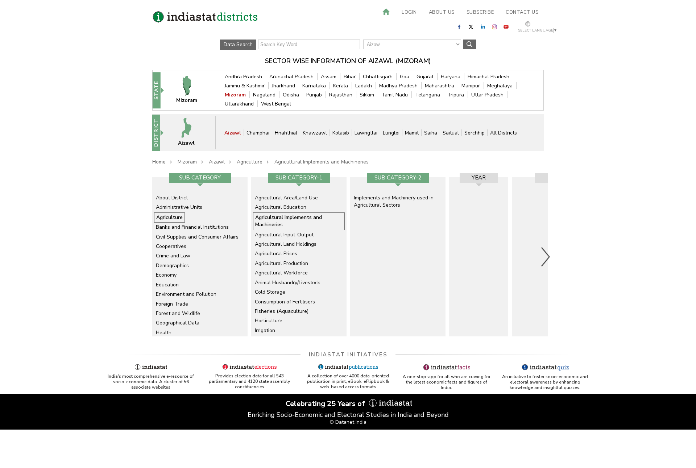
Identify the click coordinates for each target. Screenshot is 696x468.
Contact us (522, 12)
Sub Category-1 (299, 177)
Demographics (172, 265)
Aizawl (232, 132)
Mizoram (235, 94)
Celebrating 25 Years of (326, 404)
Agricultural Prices (276, 253)
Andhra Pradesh (243, 76)
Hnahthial (286, 132)
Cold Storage (270, 292)
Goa (404, 76)
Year (479, 177)
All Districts (503, 132)
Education (167, 284)
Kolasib (340, 132)
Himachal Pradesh (488, 76)
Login (409, 12)
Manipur (470, 85)
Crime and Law (173, 255)
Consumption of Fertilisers (285, 301)
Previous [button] (148, 257)
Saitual (451, 132)
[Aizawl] (191, 132)
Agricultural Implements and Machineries (321, 161)
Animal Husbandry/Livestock (287, 282)
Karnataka (314, 85)
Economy (166, 275)
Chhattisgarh (378, 76)
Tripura (455, 94)
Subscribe (480, 12)
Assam (328, 76)
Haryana (450, 76)
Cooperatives (171, 246)
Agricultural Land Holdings (285, 244)
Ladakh (363, 85)
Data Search (238, 44)
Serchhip (474, 132)
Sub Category (200, 177)
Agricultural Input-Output (284, 234)
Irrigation (265, 330)
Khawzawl (315, 132)
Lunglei (391, 132)
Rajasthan (340, 94)
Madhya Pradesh (398, 85)
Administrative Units (179, 207)
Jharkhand (283, 85)
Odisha (291, 94)
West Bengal (276, 103)
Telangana (427, 94)
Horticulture (268, 320)
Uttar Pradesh (487, 94)
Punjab (314, 94)
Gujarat (425, 76)
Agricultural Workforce (281, 272)
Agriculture (249, 161)
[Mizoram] (191, 90)
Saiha (430, 132)
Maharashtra (439, 85)
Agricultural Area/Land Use (286, 197)
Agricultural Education (280, 207)
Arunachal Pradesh (291, 76)
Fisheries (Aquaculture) (281, 311)
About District (172, 197)
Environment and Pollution (186, 294)
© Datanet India (348, 422)
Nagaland (264, 94)
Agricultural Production (281, 263)
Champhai (257, 132)
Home (159, 161)
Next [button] (545, 257)
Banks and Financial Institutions (192, 227)
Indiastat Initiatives (348, 354)
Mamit (412, 132)
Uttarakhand (239, 103)
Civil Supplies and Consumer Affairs (197, 236)
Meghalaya (500, 85)
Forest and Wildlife (178, 313)
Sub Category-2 (397, 177)
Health (163, 332)
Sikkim (367, 94)
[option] (200, 256)
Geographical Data (177, 322)
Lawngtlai (366, 132)
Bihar (350, 76)
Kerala (340, 85)
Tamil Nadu (394, 94)
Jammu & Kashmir (245, 85)
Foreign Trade (172, 304)
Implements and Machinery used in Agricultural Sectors (394, 201)
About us (442, 12)
